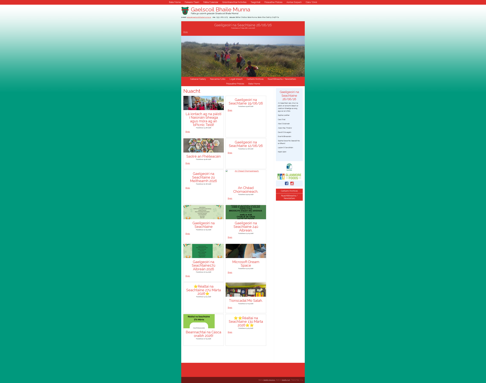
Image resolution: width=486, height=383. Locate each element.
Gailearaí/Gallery (198, 79)
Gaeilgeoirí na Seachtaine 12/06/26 (246, 144)
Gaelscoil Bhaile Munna (220, 9)
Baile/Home (175, 2)
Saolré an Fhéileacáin (203, 156)
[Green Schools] (289, 167)
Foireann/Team (192, 2)
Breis (185, 32)
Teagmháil (255, 2)
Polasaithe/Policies (273, 2)
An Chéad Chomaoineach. (245, 189)
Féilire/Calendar (210, 2)
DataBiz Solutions (269, 380)
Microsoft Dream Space (245, 264)
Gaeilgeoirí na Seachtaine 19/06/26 (246, 101)
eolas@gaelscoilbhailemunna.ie (199, 17)
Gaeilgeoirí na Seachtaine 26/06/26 (243, 25)
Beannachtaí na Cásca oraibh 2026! (203, 334)
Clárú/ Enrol (311, 2)
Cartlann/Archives (255, 79)
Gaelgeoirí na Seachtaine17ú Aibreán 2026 (203, 265)
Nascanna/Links (217, 79)
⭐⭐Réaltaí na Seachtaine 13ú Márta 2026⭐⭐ (246, 321)
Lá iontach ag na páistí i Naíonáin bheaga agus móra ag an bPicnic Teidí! (203, 119)
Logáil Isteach (236, 79)
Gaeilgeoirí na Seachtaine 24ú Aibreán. (246, 226)
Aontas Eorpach (294, 2)
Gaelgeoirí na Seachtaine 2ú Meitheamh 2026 (203, 177)
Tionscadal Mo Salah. (246, 300)
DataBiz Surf (286, 380)
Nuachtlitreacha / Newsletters (282, 79)
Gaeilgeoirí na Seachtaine (204, 225)
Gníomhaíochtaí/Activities (234, 2)
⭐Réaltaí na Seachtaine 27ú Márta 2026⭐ (203, 290)
